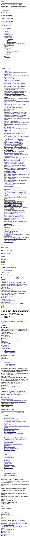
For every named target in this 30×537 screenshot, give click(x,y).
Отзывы (9, 52)
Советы (6, 46)
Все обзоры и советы (7, 290)
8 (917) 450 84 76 (6, 25)
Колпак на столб (8, 242)
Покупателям (8, 37)
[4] (6, 327)
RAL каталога (16, 386)
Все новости (4, 281)
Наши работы (8, 36)
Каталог (6, 33)
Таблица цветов (11, 42)
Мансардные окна (9, 127)
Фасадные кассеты (9, 200)
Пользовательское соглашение (15, 43)
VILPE (2, 265)
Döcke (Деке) (4, 247)
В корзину (4, 341)
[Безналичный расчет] (10, 352)
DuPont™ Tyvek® (6, 253)
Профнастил (7, 71)
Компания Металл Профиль (8, 267)
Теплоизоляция (8, 186)
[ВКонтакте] (1, 307)
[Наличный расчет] (9, 351)
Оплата (9, 40)
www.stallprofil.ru (9, 525)
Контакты (7, 54)
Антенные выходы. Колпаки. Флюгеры (15, 147)
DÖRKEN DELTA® (6, 250)
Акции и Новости (9, 45)
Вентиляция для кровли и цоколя (13, 139)
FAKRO (3, 256)
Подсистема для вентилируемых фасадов (15, 157)
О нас (9, 49)
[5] (7, 327)
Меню (6, 59)
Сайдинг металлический (11, 89)
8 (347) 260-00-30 (7, 22)
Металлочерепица (9, 82)
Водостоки (7, 110)
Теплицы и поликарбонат (11, 121)
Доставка (10, 39)
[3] (4, 327)
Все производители (6, 270)
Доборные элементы (10, 172)
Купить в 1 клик (6, 343)
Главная (6, 31)
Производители (8, 34)
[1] (1, 327)
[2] (3, 327)
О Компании (7, 48)
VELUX (3, 262)
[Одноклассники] (3, 307)
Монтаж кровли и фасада (11, 213)
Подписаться (20, 278)
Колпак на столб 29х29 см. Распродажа (15, 239)
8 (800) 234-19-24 (7, 18)
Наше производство (13, 51)
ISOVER (3, 259)
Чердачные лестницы (10, 134)
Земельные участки (9, 219)
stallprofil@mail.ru (5, 513)
